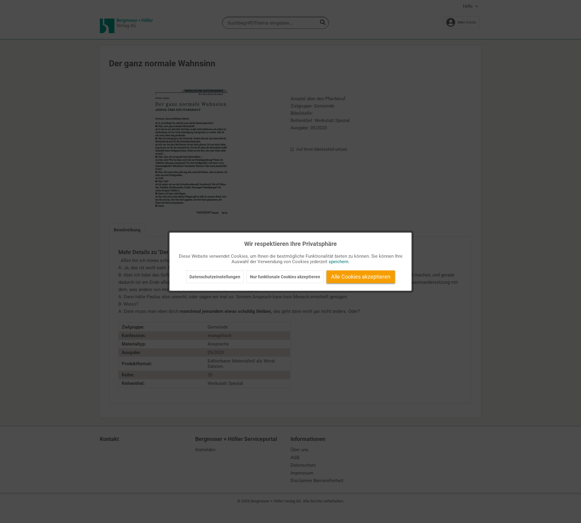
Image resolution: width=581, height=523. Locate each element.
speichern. (339, 261)
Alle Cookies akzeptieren (360, 276)
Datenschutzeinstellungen (214, 276)
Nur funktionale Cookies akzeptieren (285, 276)
